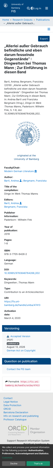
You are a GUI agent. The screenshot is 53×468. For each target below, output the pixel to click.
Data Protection (12, 405)
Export (44, 38)
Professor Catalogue (15, 419)
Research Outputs (22, 19)
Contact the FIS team (18, 369)
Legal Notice (11, 401)
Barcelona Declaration (16, 412)
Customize (7, 457)
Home (5, 19)
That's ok (38, 463)
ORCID (7, 408)
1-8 (6, 243)
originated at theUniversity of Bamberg (26, 157)
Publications (43, 19)
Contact (8, 398)
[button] (32, 8)
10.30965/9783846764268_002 (22, 273)
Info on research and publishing (21, 415)
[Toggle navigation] (47, 8)
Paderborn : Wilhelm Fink (18, 219)
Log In (37, 8)
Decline (13, 463)
